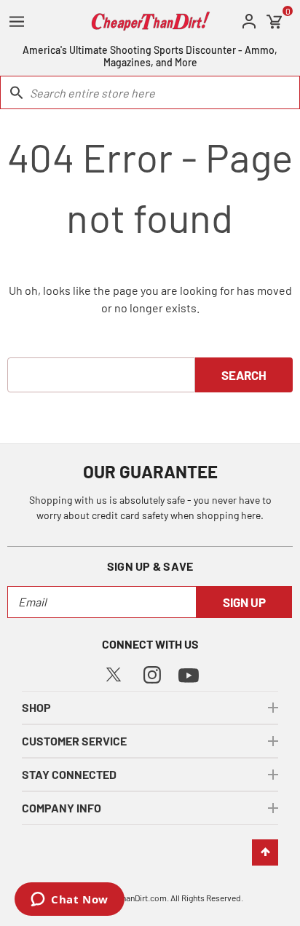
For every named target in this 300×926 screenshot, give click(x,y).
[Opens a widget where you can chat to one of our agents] (70, 900)
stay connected (69, 774)
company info (61, 808)
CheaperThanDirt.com (126, 898)
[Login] (249, 21)
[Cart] (275, 22)
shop (36, 707)
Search (244, 375)
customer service (74, 741)
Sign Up (244, 602)
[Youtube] (188, 674)
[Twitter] (113, 672)
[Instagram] (152, 673)
